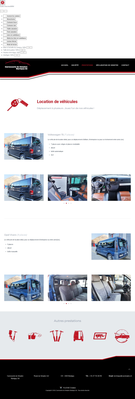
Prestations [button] (87, 65)
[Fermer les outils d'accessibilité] (5, 11)
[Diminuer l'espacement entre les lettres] (15, 55)
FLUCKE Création (69, 388)
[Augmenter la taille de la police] (23, 50)
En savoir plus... (13, 338)
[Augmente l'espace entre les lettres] (18, 55)
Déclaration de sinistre (107, 65)
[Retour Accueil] (17, 65)
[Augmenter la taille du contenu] (31, 47)
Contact (125, 65)
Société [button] (75, 65)
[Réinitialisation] (2, 11)
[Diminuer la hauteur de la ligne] (22, 52)
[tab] (66, 203)
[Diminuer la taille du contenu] (27, 47)
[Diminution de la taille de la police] (20, 50)
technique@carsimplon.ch (123, 376)
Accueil (64, 65)
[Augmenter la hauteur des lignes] (25, 52)
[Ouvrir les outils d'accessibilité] (2, 2)
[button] (8, 187)
